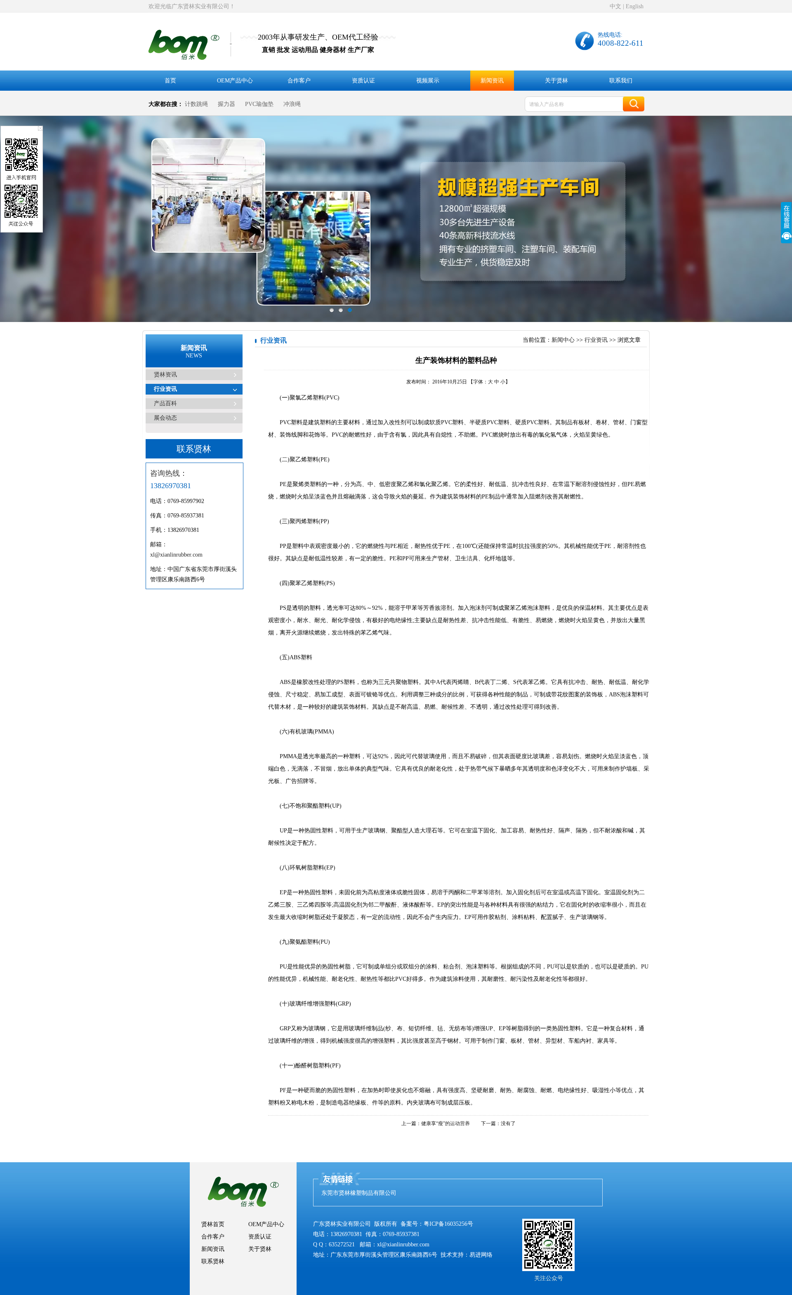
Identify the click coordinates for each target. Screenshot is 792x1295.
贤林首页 (212, 1224)
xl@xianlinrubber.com (176, 555)
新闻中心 (563, 340)
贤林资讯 (165, 374)
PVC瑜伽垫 (259, 104)
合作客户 (299, 81)
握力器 (226, 104)
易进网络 (481, 1255)
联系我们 (620, 81)
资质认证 (363, 81)
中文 (615, 6)
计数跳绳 (196, 104)
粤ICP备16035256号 (448, 1224)
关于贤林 (556, 81)
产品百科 (165, 403)
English (635, 6)
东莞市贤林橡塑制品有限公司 (358, 1193)
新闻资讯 (492, 81)
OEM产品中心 (235, 81)
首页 (170, 81)
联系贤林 (212, 1261)
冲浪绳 (292, 104)
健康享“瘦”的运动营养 (445, 1123)
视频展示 (427, 81)
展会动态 (165, 418)
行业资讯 (165, 389)
